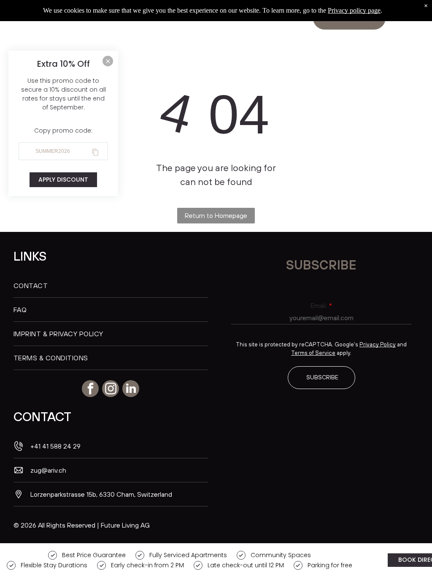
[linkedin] (130, 389)
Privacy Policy (377, 344)
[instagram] (110, 389)
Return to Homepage (216, 215)
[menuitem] (111, 286)
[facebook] (90, 389)
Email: (318, 305)
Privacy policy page (354, 10)
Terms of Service (313, 352)
